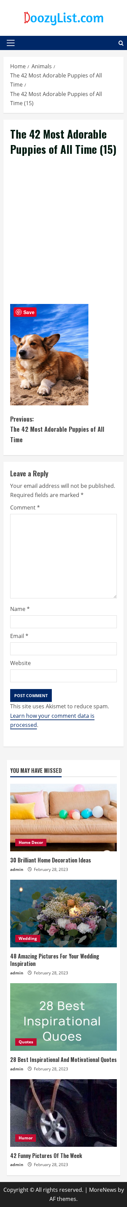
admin (16, 869)
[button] (10, 43)
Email (19, 636)
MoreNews (103, 1189)
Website (20, 663)
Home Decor (31, 842)
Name (20, 609)
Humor (26, 1138)
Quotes (26, 1042)
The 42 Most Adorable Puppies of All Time (57, 429)
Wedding (28, 938)
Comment (25, 507)
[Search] (121, 43)
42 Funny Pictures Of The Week (46, 1156)
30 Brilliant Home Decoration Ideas (50, 860)
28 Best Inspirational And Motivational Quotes (63, 1060)
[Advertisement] (63, 237)
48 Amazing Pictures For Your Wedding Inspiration (54, 960)
